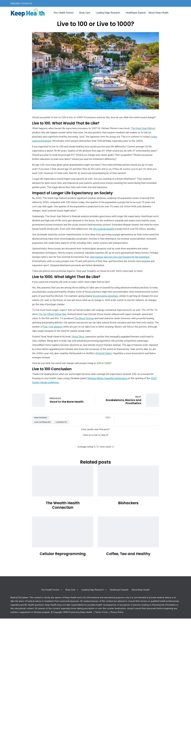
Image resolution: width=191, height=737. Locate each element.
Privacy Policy (116, 612)
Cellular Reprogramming (63, 553)
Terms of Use (101, 612)
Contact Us (26, 3)
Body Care (84, 12)
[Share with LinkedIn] (127, 417)
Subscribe (15, 3)
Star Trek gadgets (53, 326)
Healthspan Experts (136, 12)
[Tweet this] (123, 417)
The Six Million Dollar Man (52, 314)
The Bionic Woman (84, 318)
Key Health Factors (64, 12)
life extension (42, 422)
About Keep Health (158, 12)
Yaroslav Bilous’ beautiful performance (107, 378)
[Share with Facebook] (119, 417)
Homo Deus (78, 336)
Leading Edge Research (108, 12)
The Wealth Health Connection (63, 505)
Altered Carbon (104, 353)
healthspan (40, 418)
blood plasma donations (105, 296)
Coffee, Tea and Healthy (128, 553)
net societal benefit (103, 229)
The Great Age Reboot (143, 128)
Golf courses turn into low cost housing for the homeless (119, 257)
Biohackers (128, 502)
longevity (61, 422)
